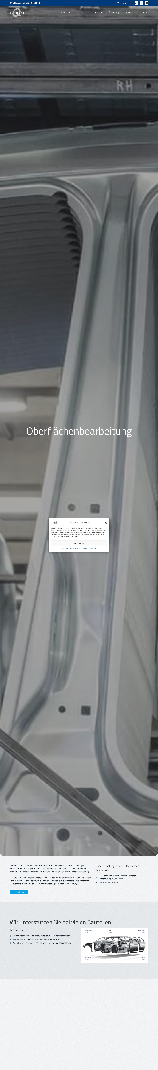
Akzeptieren (79, 543)
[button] (106, 522)
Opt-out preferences (68, 548)
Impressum (92, 548)
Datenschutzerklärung (81, 548)
